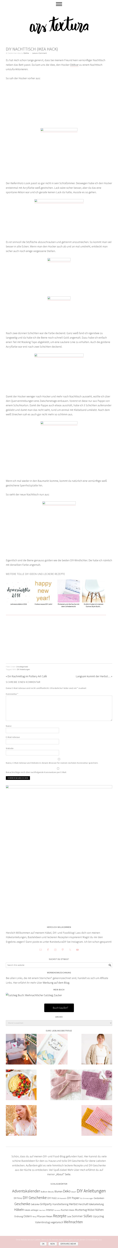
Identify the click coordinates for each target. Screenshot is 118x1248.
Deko (67, 1191)
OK (43, 1244)
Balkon (44, 1191)
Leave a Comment (39, 53)
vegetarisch (56, 1222)
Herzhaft (83, 1204)
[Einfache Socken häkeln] (65, 1087)
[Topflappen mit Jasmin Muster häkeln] (96, 1087)
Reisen (49, 1216)
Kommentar (12, 694)
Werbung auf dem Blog (56, 982)
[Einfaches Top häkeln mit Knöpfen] (21, 1122)
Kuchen (65, 1210)
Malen (71, 1210)
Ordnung (18, 1216)
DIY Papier (73, 1198)
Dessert (73, 1192)
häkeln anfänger (31, 1210)
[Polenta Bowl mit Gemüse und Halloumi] (21, 1087)
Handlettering (60, 1204)
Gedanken (99, 1198)
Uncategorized (22, 667)
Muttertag (81, 1210)
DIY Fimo (18, 1198)
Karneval (57, 1210)
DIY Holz (52, 1198)
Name (8, 726)
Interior (50, 1210)
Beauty (51, 1191)
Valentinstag (42, 1222)
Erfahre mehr (68, 1244)
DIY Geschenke (35, 1197)
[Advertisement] (59, 106)
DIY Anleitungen (23, 669)
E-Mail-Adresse (13, 737)
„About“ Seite (62, 1174)
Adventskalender (26, 1190)
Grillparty (46, 1204)
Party (34, 1216)
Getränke (35, 1204)
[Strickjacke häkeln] (96, 1051)
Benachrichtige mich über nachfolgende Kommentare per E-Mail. (36, 772)
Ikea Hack (42, 1210)
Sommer (77, 1216)
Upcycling (98, 1216)
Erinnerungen (88, 1198)
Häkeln (19, 1209)
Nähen (99, 1210)
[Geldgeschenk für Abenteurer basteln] (52, 1051)
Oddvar (74, 64)
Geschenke (22, 1204)
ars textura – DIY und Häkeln (59, 23)
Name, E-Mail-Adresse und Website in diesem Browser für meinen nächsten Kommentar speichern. (52, 762)
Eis (81, 1198)
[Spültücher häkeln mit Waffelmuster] (96, 1122)
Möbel (91, 1210)
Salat (69, 1216)
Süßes (87, 1216)
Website (10, 748)
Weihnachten (73, 1222)
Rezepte (59, 1215)
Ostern (28, 1216)
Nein (52, 1244)
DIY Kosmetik (62, 1198)
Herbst (73, 1204)
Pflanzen (41, 1216)
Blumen (58, 1191)
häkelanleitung (96, 1204)
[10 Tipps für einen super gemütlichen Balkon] (21, 1051)
